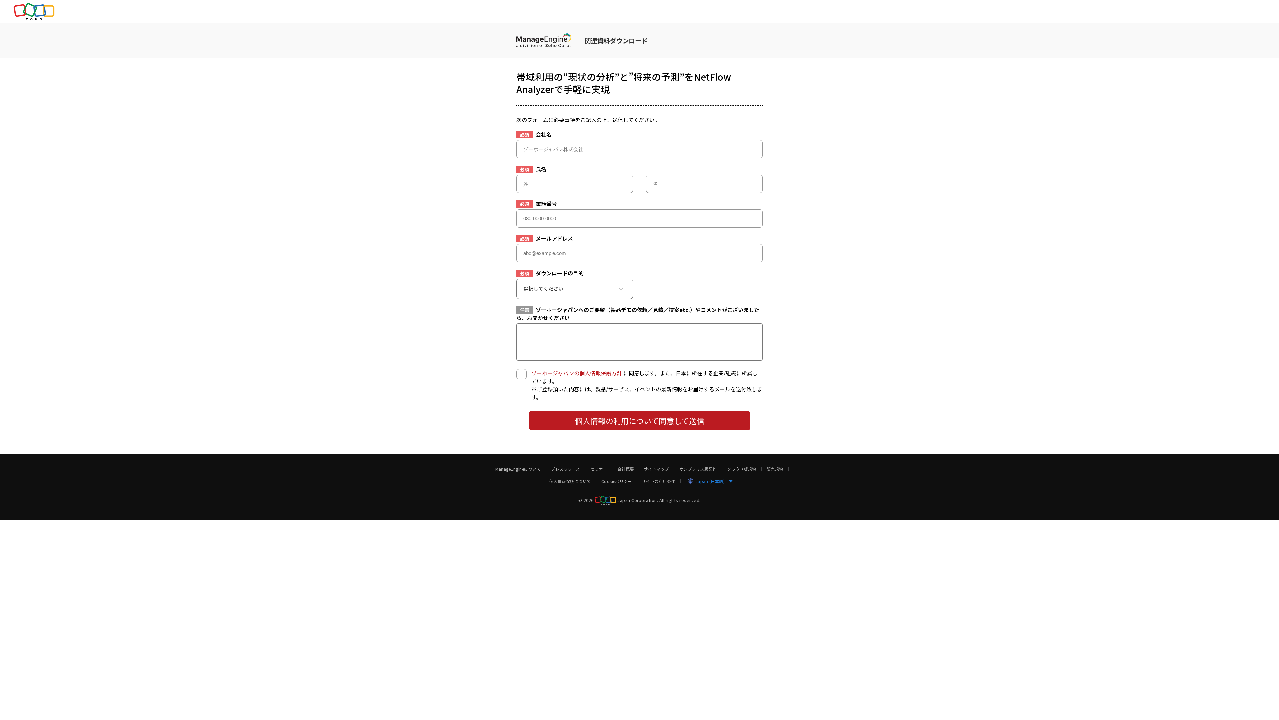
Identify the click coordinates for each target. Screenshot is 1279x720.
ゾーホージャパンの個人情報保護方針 (576, 373)
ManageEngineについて (518, 469)
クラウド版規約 (741, 469)
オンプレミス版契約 (698, 469)
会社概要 (625, 469)
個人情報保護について (570, 481)
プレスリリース (565, 469)
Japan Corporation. (637, 500)
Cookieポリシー (616, 481)
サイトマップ (656, 469)
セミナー (598, 469)
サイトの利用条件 (658, 481)
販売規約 (775, 469)
